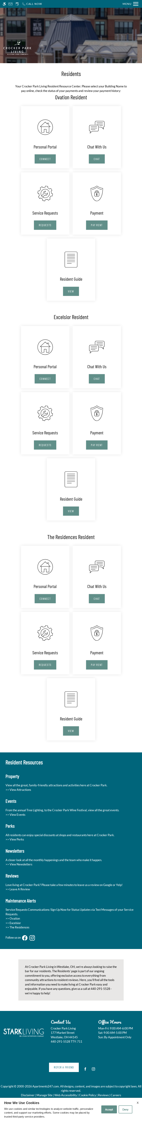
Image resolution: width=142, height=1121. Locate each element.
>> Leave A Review (18, 889)
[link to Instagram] (32, 938)
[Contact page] (10, 4)
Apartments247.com (45, 1086)
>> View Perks (15, 839)
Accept (109, 1109)
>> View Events (15, 814)
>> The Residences (17, 927)
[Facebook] (85, 1070)
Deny (125, 1109)
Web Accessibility (65, 1095)
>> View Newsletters (19, 864)
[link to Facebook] (25, 938)
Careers (116, 1095)
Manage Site (44, 1095)
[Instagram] (93, 1070)
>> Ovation (13, 918)
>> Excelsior (13, 923)
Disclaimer (28, 1095)
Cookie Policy (87, 1095)
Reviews (103, 1095)
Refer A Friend (64, 1067)
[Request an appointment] (17, 4)
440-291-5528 (66, 1041)
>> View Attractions (18, 790)
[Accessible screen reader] (4, 4)
